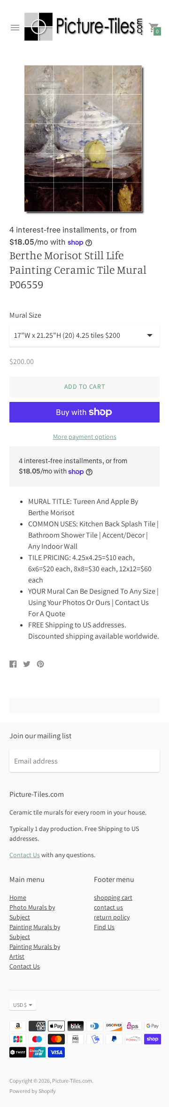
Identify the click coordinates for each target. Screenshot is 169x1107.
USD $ (20, 1004)
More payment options (84, 436)
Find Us (104, 927)
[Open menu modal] (15, 27)
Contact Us (24, 855)
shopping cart (113, 897)
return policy (112, 917)
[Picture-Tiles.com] (84, 28)
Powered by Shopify (32, 1090)
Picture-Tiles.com (72, 1080)
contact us (108, 907)
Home (17, 897)
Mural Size (25, 315)
